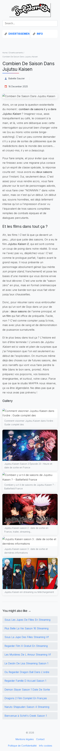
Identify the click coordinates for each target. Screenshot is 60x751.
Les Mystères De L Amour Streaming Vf (27, 654)
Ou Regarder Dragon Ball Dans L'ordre (26, 672)
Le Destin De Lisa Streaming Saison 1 (26, 663)
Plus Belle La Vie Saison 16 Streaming (26, 628)
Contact (40, 739)
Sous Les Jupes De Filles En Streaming (27, 619)
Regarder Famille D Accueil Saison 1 (25, 680)
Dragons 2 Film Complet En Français (25, 698)
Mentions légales (25, 739)
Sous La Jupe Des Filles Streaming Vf (26, 637)
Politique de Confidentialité (22, 745)
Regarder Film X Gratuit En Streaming (26, 645)
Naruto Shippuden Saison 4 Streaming (26, 706)
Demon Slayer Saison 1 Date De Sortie (27, 689)
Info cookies (45, 745)
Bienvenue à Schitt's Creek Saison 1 (25, 715)
